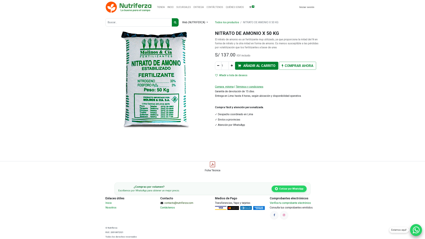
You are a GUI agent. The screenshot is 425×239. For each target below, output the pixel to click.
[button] (256, 66)
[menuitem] (161, 7)
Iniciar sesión (306, 7)
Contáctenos (167, 207)
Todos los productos (227, 22)
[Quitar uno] (218, 66)
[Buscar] (175, 22)
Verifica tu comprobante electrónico (290, 202)
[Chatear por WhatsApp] (416, 230)
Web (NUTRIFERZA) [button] (194, 22)
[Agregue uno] (232, 66)
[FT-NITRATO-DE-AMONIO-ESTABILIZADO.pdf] (212, 164)
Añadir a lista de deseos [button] (233, 75)
